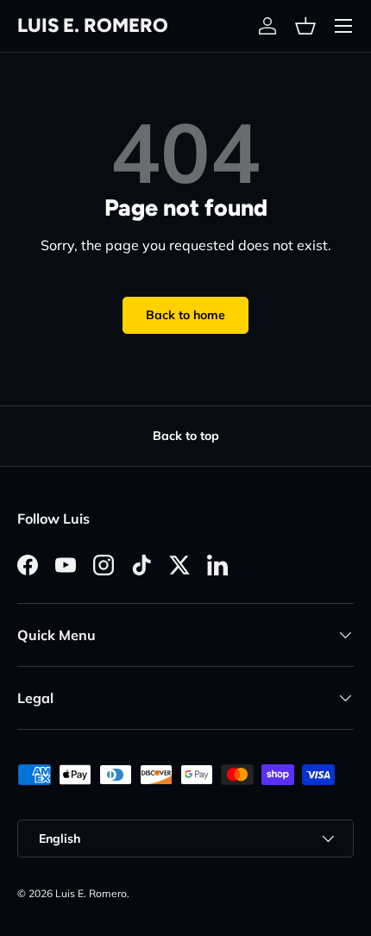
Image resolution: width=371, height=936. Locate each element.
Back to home (185, 315)
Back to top (186, 435)
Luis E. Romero (91, 893)
